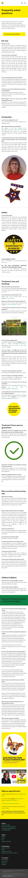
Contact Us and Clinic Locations (13, 305)
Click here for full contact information (10, 804)
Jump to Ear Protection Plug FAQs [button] (12, 34)
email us (18, 27)
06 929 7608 (17, 387)
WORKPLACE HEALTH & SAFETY (9, 853)
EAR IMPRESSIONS (6, 830)
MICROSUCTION (6, 825)
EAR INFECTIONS (6, 848)
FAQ (3, 840)
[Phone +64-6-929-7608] (25, 3)
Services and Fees (10, 298)
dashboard (21, 870)
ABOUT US (4, 863)
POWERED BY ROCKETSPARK (7, 876)
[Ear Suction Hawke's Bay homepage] (10, 3)
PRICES (3, 838)
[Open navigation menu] (22, 3)
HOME (3, 836)
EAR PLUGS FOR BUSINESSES (9, 827)
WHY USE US (5, 861)
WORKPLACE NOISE (6, 851)
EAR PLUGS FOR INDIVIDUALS (9, 828)
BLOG (3, 850)
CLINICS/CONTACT (6, 842)
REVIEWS (4, 864)
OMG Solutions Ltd (9, 871)
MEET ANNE (5, 859)
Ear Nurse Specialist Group (19, 130)
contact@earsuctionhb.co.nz (19, 344)
